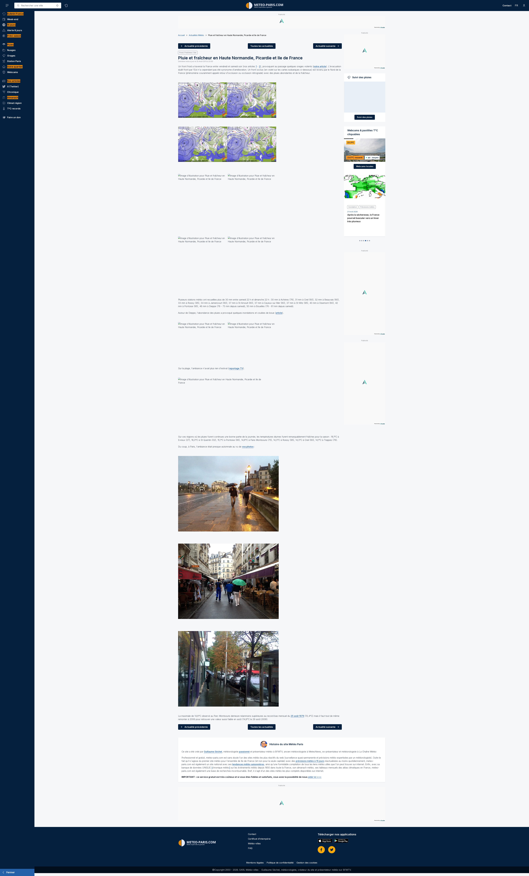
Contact (507, 5)
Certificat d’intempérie (259, 838)
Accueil (181, 35)
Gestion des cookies (306, 862)
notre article (320, 66)
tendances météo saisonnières (248, 764)
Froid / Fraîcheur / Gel (187, 53)
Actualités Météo (196, 35)
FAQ (250, 848)
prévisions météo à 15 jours (310, 761)
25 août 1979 (297, 716)
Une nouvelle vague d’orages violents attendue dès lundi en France (362, 218)
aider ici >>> (314, 777)
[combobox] (37, 5)
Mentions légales (255, 862)
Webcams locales (364, 166)
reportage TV (236, 368)
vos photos (247, 446)
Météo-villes (254, 843)
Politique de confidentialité (280, 862)
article (279, 312)
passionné (244, 751)
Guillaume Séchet (213, 751)
